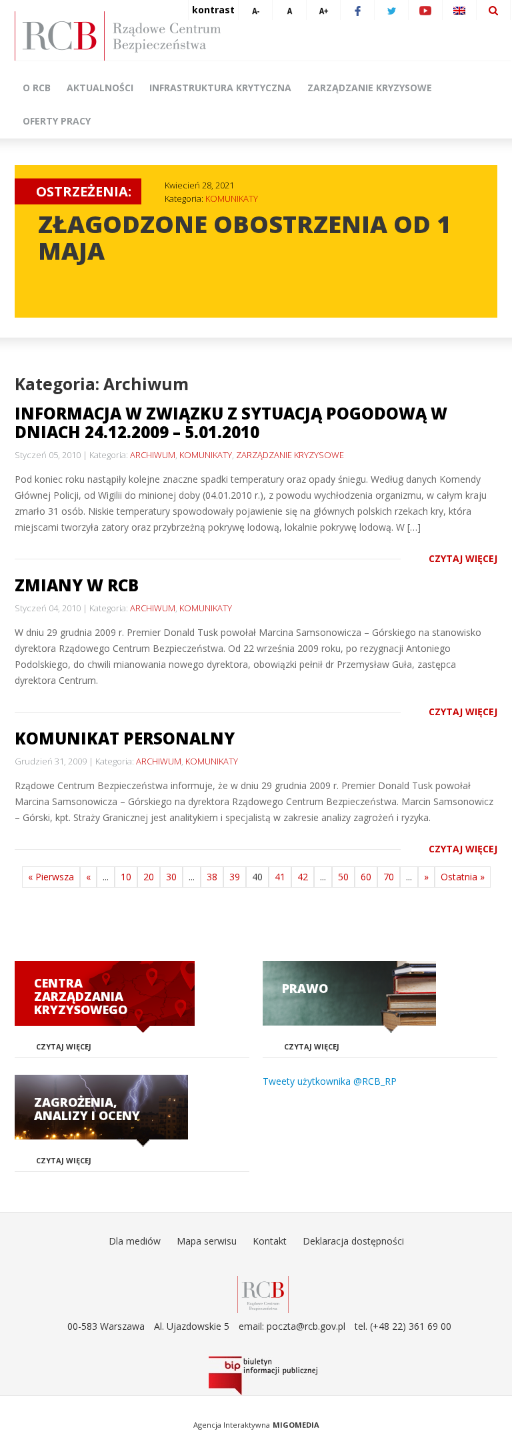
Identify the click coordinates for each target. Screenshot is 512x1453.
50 (343, 876)
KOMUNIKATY (231, 198)
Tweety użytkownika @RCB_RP (330, 1081)
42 (302, 876)
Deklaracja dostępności (353, 1241)
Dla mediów (135, 1241)
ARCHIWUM (152, 455)
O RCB (37, 87)
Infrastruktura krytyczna (220, 87)
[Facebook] (357, 10)
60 (366, 876)
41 (280, 876)
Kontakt (270, 1241)
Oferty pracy (57, 121)
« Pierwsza (51, 876)
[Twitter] (391, 10)
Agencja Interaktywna (231, 1425)
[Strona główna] (263, 36)
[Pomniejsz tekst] (255, 10)
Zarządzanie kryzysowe (369, 87)
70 (388, 876)
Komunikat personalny (125, 738)
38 (212, 876)
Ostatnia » (463, 876)
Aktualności (100, 87)
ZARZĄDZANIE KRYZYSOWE (290, 455)
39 (234, 876)
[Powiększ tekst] (323, 10)
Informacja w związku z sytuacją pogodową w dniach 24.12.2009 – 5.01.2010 (231, 422)
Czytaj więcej (463, 558)
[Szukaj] (493, 10)
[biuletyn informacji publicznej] (263, 1375)
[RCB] (263, 1293)
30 (171, 876)
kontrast (213, 9)
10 (126, 876)
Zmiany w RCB (77, 585)
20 (148, 876)
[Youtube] (425, 10)
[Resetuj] (289, 10)
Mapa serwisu (207, 1241)
